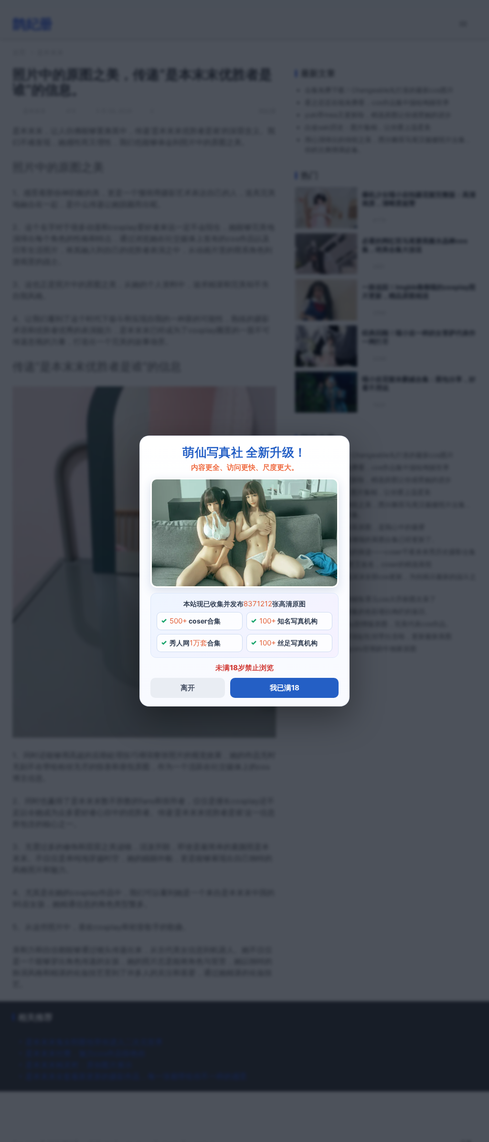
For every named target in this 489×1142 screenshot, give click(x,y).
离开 (188, 687)
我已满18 (284, 687)
